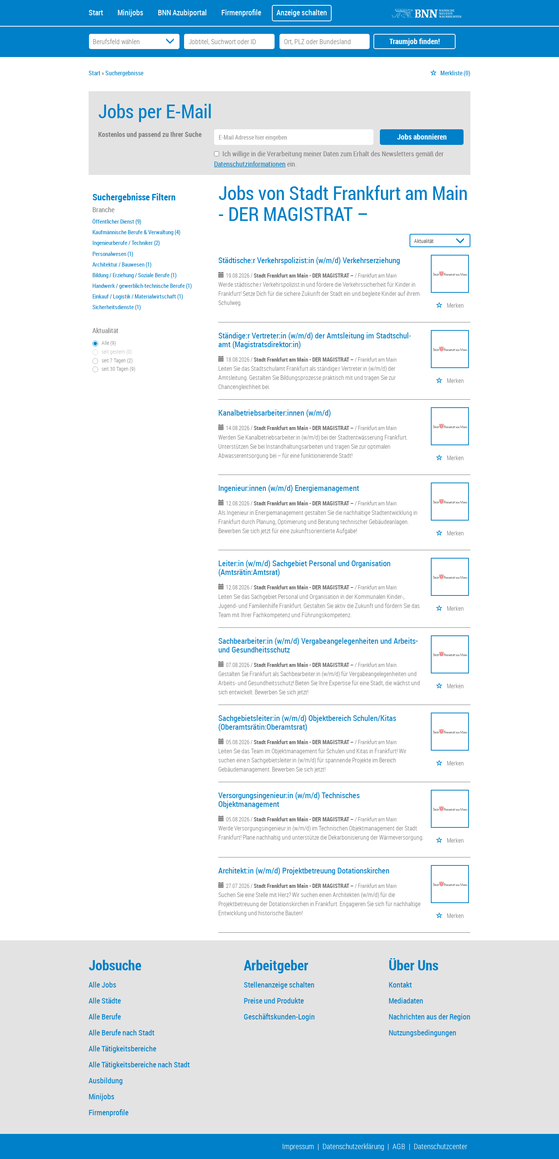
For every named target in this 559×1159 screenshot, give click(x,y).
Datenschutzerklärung (353, 1146)
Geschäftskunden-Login (279, 1016)
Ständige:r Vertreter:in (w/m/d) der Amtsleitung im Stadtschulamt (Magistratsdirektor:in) (314, 339)
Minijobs (130, 11)
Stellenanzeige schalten (279, 985)
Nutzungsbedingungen (422, 1032)
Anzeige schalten (301, 12)
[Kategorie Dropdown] (171, 41)
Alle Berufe (105, 1016)
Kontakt (400, 985)
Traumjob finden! (414, 41)
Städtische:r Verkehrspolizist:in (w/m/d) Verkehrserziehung (309, 260)
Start (96, 11)
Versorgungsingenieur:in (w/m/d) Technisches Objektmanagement (289, 799)
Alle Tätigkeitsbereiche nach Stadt (139, 1064)
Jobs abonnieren (422, 137)
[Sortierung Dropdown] (462, 241)
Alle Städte (105, 1000)
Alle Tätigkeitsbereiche (122, 1048)
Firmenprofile (241, 11)
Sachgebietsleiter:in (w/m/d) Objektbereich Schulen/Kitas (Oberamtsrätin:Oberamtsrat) (307, 722)
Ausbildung (106, 1080)
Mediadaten (406, 1000)
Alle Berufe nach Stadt (121, 1032)
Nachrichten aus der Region (429, 1016)
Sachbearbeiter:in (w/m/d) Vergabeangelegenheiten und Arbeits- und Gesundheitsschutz (318, 645)
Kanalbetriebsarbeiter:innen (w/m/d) (274, 412)
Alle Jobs (102, 985)
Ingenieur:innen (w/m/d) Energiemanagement (288, 488)
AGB (398, 1146)
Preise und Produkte (274, 1000)
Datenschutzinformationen (250, 163)
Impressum (298, 1146)
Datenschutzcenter (440, 1146)
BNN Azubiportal (182, 11)
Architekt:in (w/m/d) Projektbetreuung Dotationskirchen (303, 870)
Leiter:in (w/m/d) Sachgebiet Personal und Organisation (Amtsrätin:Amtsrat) (304, 567)
